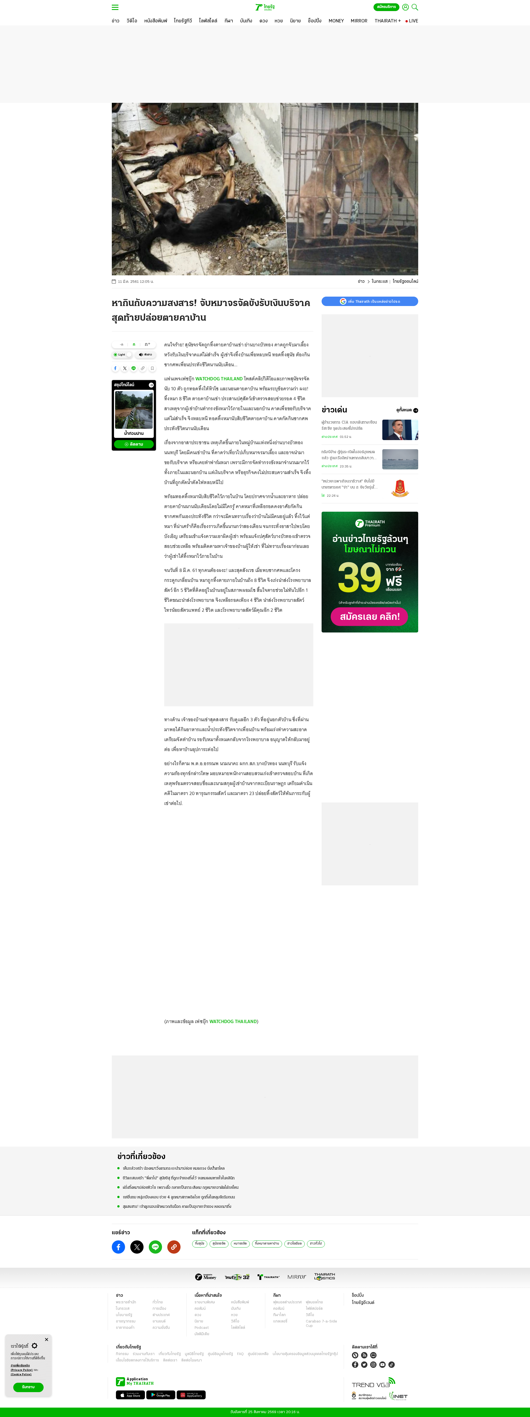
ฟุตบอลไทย (314, 1302)
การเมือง (159, 1309)
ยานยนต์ (159, 1321)
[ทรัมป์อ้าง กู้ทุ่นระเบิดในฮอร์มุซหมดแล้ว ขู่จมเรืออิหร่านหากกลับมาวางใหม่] (400, 459)
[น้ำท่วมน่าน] (134, 410)
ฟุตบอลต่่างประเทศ (287, 1302)
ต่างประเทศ (330, 437)
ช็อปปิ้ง (358, 1295)
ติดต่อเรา (170, 1360)
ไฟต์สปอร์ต (314, 1309)
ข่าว (361, 281)
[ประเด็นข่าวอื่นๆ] (151, 385)
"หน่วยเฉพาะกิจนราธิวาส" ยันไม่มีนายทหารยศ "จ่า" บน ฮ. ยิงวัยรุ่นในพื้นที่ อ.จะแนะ (349, 485)
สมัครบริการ (386, 7)
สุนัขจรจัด (219, 1243)
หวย (234, 1315)
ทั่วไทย (158, 1302)
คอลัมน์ (200, 1309)
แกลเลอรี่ (280, 1321)
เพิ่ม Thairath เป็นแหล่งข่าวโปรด (374, 301)
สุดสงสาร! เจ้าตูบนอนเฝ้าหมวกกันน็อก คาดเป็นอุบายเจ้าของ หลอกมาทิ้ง (177, 1207)
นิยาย (199, 1321)
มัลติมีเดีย (202, 1334)
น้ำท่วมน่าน (134, 434)
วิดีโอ (235, 1321)
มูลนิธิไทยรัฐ (194, 1354)
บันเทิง (236, 1309)
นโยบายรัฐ (124, 1315)
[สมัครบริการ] (370, 572)
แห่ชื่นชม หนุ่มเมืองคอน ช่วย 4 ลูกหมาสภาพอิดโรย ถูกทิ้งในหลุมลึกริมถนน (179, 1197)
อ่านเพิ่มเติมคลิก (22, 1368)
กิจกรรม (122, 1354)
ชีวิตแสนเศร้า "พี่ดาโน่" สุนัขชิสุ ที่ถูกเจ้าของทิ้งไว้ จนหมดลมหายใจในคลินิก (179, 1178)
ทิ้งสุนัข (199, 1243)
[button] (115, 368)
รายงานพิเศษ (205, 1302)
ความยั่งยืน (161, 1328)
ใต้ (323, 496)
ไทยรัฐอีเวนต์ (363, 1303)
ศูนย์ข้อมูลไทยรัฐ (220, 1354)
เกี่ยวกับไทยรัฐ (170, 1354)
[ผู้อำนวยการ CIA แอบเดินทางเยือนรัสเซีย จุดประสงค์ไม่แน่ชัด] (400, 430)
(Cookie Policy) (21, 1374)
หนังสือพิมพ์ (240, 1302)
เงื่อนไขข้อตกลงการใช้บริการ (137, 1360)
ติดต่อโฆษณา (191, 1360)
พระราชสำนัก (126, 1302)
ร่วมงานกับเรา (144, 1354)
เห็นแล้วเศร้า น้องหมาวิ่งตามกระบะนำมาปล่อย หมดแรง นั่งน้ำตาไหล (174, 1169)
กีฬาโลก (279, 1315)
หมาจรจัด (240, 1243)
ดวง (198, 1315)
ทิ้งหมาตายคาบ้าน (267, 1243)
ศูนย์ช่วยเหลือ (258, 1354)
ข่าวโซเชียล (294, 1243)
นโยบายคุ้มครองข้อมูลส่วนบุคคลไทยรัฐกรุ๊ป (305, 1354)
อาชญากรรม (126, 1321)
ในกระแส (380, 281)
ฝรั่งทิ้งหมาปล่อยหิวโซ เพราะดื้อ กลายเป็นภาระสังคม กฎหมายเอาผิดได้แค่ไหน (181, 1188)
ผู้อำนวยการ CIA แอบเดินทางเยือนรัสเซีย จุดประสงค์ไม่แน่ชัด (349, 425)
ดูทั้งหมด (404, 410)
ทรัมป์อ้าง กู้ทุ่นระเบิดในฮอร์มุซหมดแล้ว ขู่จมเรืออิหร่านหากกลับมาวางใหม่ (348, 456)
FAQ (240, 1354)
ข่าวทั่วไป (316, 1243)
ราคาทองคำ (125, 1328)
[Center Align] (46, 1340)
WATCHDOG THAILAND (219, 379)
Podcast (202, 1328)
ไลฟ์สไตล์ (238, 1328)
